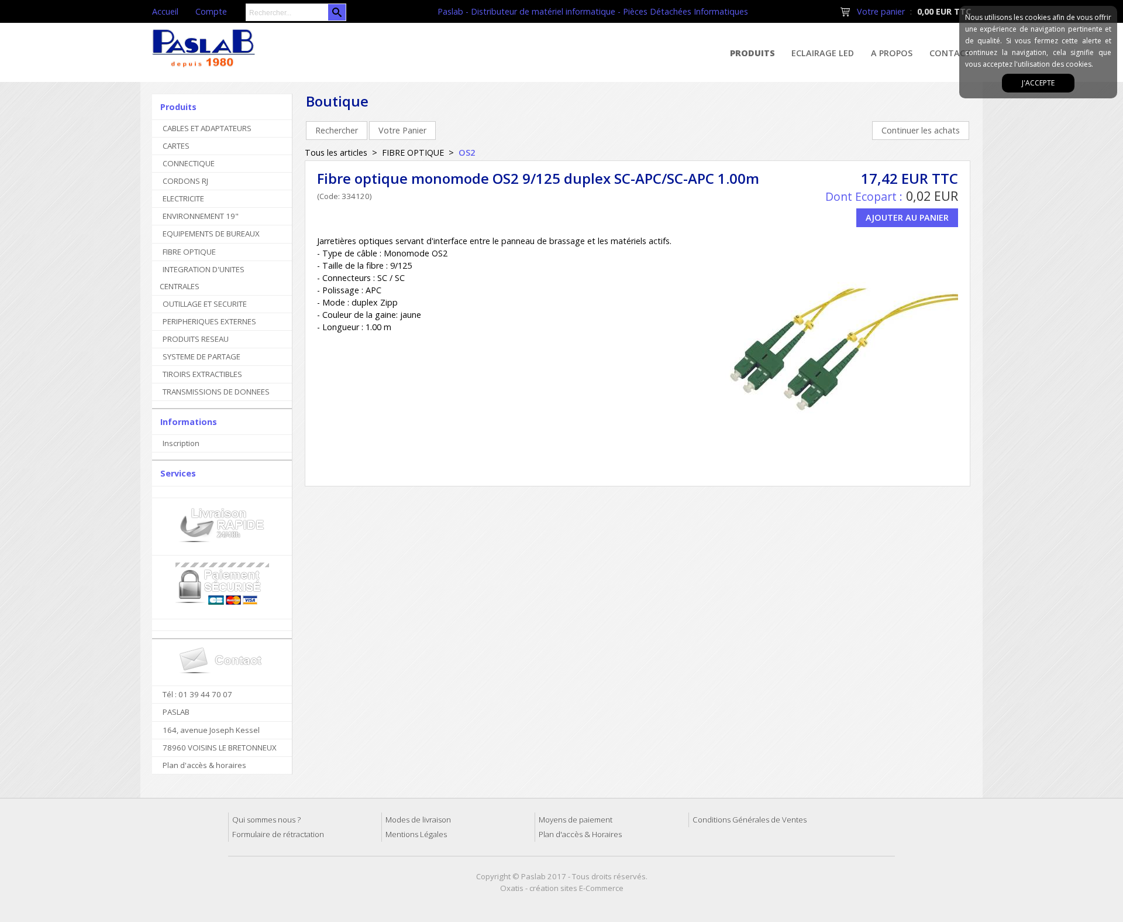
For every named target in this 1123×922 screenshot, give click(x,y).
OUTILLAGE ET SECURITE (205, 304)
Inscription (181, 443)
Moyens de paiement (575, 819)
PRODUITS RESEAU (196, 339)
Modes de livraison (418, 819)
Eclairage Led (822, 53)
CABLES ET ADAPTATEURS (207, 128)
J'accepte (1038, 83)
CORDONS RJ (185, 181)
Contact (950, 53)
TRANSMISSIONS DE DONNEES (216, 391)
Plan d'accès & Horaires (580, 834)
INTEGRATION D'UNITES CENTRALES (202, 278)
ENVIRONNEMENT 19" (201, 216)
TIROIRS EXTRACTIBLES (202, 374)
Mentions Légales (416, 834)
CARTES (176, 145)
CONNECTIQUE (189, 163)
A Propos (891, 53)
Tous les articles (336, 152)
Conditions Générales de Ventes (750, 819)
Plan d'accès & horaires (204, 765)
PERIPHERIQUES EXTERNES (209, 321)
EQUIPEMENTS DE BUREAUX (211, 233)
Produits (752, 53)
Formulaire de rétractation (278, 834)
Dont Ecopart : (863, 196)
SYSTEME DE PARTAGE (201, 356)
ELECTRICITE (183, 198)
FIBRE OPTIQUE (189, 251)
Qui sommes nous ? (266, 819)
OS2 (467, 152)
